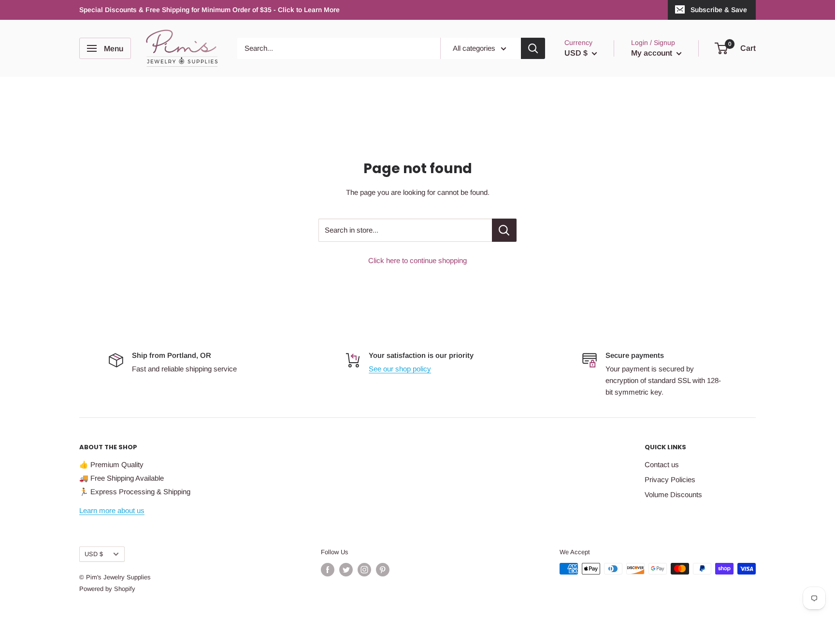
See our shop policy (400, 369)
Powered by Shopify (107, 588)
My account (652, 53)
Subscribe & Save (719, 10)
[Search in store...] (504, 230)
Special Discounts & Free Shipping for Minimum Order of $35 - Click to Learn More (209, 10)
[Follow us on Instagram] (364, 569)
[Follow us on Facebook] (327, 569)
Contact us (662, 464)
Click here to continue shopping (417, 260)
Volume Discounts (673, 494)
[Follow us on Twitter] (346, 569)
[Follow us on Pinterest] (382, 569)
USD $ (94, 554)
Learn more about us (111, 510)
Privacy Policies (670, 479)
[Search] (533, 48)
